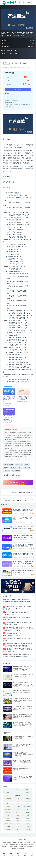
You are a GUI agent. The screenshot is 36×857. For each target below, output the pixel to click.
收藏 (6, 475)
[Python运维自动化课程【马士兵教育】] (23, 391)
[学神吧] (2, 36)
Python (8, 801)
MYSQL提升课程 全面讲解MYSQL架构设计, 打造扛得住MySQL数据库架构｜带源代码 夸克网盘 (22, 563)
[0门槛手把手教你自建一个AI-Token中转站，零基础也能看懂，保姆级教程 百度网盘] (7, 725)
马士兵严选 (27, 467)
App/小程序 (15, 575)
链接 (18, 475)
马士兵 (20, 467)
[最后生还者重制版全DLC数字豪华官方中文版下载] (7, 738)
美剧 (28, 823)
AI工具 (17, 789)
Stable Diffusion (28, 801)
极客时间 (18, 818)
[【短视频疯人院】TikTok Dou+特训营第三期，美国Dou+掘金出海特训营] (7, 778)
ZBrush (27, 803)
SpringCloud (19, 464)
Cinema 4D (8, 795)
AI (7, 789)
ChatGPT (27, 792)
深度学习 (8, 820)
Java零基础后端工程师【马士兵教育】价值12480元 (8, 417)
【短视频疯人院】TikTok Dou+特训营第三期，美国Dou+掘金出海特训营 (22, 778)
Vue (18, 803)
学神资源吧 (19, 839)
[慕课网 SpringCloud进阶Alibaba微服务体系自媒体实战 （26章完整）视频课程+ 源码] (7, 538)
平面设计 (18, 812)
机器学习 (8, 818)
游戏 (18, 820)
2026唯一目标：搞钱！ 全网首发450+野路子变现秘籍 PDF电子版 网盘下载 (22, 708)
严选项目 (27, 464)
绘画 (18, 823)
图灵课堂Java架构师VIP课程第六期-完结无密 (22, 769)
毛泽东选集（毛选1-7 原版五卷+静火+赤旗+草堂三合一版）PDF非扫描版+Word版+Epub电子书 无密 (17, 601)
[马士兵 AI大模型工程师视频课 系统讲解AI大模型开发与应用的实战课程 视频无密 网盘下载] (7, 529)
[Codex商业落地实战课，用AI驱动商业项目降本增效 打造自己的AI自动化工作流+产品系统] (7, 669)
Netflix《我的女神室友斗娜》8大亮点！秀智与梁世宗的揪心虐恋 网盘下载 (22, 716)
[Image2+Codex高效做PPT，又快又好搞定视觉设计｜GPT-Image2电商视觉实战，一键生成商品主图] (7, 685)
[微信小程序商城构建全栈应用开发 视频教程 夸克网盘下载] (7, 573)
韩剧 (18, 829)
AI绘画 (27, 789)
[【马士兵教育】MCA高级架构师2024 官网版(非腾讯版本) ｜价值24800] (9, 391)
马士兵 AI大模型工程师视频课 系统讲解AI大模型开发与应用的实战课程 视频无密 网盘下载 (23, 528)
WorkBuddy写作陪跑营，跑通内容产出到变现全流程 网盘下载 (22, 691)
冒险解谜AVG (27, 806)
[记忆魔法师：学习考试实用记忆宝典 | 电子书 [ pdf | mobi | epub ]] (7, 747)
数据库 (14, 566)
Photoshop (27, 798)
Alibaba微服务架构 (8, 464)
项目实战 (27, 829)
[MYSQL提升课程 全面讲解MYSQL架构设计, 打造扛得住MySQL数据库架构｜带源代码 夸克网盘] (7, 564)
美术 (18, 826)
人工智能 (14, 531)
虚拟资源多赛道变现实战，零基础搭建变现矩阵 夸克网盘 (23, 675)
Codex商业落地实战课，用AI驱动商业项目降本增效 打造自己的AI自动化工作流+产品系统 (22, 668)
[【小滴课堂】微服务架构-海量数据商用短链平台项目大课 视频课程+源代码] (7, 555)
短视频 (27, 820)
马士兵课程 (7, 470)
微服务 (27, 812)
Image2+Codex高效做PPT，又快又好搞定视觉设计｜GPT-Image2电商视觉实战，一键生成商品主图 (23, 684)
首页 (11, 67)
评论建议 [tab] (16, 63)
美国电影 (8, 826)
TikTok (8, 803)
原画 (18, 809)
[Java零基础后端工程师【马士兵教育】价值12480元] (9, 411)
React (17, 801)
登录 (29, 2)
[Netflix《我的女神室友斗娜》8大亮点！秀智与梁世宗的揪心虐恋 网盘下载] (7, 717)
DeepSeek (17, 795)
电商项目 (6, 467)
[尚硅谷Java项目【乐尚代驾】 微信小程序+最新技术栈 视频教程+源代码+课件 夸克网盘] (7, 511)
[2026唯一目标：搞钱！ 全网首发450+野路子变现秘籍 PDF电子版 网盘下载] (7, 709)
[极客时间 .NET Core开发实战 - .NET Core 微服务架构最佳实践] (7, 763)
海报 (12, 475)
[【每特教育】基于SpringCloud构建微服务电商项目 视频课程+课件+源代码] (7, 547)
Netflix (17, 798)
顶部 (32, 855)
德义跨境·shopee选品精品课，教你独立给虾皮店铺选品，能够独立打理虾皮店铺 (23, 754)
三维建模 (8, 806)
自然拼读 (27, 826)
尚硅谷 (8, 812)
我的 (25, 855)
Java (28, 795)
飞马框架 (13, 467)
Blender (8, 792)
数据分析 (27, 815)
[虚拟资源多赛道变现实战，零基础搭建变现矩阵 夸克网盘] (7, 677)
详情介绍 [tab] (7, 63)
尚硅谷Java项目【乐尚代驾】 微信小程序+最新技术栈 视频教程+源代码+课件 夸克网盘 (22, 511)
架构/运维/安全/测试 (17, 557)
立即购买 (18, 89)
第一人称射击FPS (8, 824)
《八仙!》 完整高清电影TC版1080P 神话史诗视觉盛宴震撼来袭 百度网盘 (22, 700)
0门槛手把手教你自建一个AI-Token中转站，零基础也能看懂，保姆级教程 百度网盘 (22, 724)
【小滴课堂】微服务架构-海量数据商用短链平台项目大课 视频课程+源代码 (22, 555)
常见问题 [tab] (24, 63)
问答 (18, 855)
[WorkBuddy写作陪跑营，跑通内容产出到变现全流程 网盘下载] (7, 693)
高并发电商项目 (16, 470)
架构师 (27, 818)
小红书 (27, 809)
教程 (18, 815)
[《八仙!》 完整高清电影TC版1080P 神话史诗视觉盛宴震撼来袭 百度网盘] (7, 701)
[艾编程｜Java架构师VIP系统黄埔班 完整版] (7, 520)
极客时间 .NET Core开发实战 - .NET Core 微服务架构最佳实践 (22, 761)
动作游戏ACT (8, 809)
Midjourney (8, 798)
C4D (18, 792)
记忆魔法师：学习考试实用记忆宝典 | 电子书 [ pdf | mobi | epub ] (23, 745)
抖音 (8, 815)
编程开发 (16, 67)
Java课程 (7, 35)
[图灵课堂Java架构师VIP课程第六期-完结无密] (7, 770)
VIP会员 (11, 855)
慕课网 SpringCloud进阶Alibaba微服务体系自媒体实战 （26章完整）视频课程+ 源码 (22, 537)
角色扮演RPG (8, 829)
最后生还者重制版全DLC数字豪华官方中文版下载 (23, 737)
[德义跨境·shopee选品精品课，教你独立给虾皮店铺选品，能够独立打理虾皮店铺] (7, 755)
